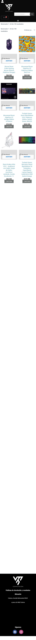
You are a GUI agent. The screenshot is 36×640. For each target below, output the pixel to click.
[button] (18, 20)
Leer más (9, 77)
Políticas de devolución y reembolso (18, 590)
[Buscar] (32, 14)
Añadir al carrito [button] (9, 486)
